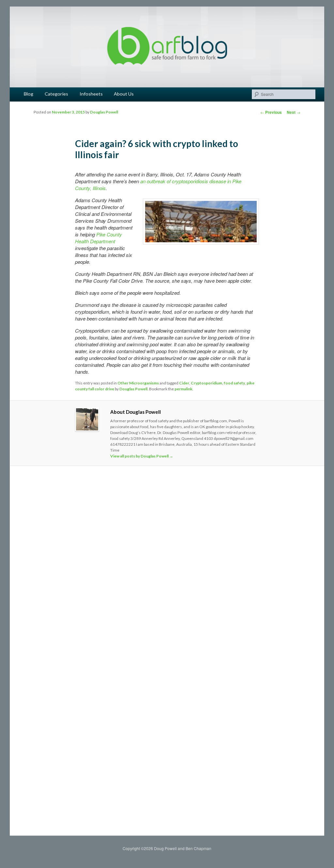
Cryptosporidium (206, 383)
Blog (28, 94)
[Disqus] (167, 562)
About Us (124, 94)
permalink (183, 388)
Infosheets (91, 94)
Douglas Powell (104, 112)
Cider (184, 383)
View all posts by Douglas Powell (141, 456)
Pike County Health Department (98, 238)
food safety (234, 383)
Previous (271, 112)
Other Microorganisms (138, 383)
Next (293, 112)
